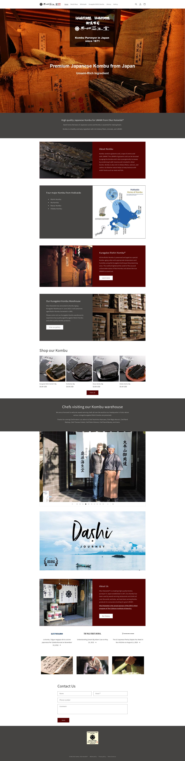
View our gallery (54, 327)
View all (92, 392)
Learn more (106, 278)
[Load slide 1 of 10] (77, 504)
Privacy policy (102, 756)
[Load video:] (92, 540)
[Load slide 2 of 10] (80, 504)
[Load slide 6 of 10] (91, 504)
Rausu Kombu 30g (98, 384)
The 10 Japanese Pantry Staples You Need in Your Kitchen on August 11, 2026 (128, 641)
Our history (106, 616)
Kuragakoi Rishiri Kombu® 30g (48, 384)
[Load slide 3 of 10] (82, 504)
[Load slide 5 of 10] (88, 504)
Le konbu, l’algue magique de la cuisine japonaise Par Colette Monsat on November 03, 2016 (57, 642)
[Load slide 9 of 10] (100, 504)
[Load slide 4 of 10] (85, 504)
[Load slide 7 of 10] (94, 504)
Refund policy (93, 756)
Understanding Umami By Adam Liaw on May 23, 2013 (92, 641)
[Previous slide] (72, 504)
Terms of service (112, 756)
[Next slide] (108, 504)
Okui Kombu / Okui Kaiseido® (80, 756)
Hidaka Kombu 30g (125, 384)
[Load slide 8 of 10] (97, 504)
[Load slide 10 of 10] (103, 504)
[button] (136, 4)
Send (63, 720)
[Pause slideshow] (113, 504)
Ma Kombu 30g (70, 384)
